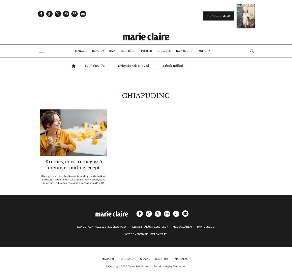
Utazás (145, 259)
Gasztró (161, 259)
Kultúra (204, 51)
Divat (113, 51)
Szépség (127, 51)
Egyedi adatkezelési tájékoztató (101, 226)
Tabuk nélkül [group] (172, 66)
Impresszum (206, 226)
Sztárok (98, 51)
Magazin (81, 51)
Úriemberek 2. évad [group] (133, 66)
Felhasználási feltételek (149, 226)
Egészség (164, 51)
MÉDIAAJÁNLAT (182, 226)
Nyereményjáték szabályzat (146, 234)
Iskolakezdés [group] (95, 66)
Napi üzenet (185, 51)
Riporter (145, 51)
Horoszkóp (127, 259)
